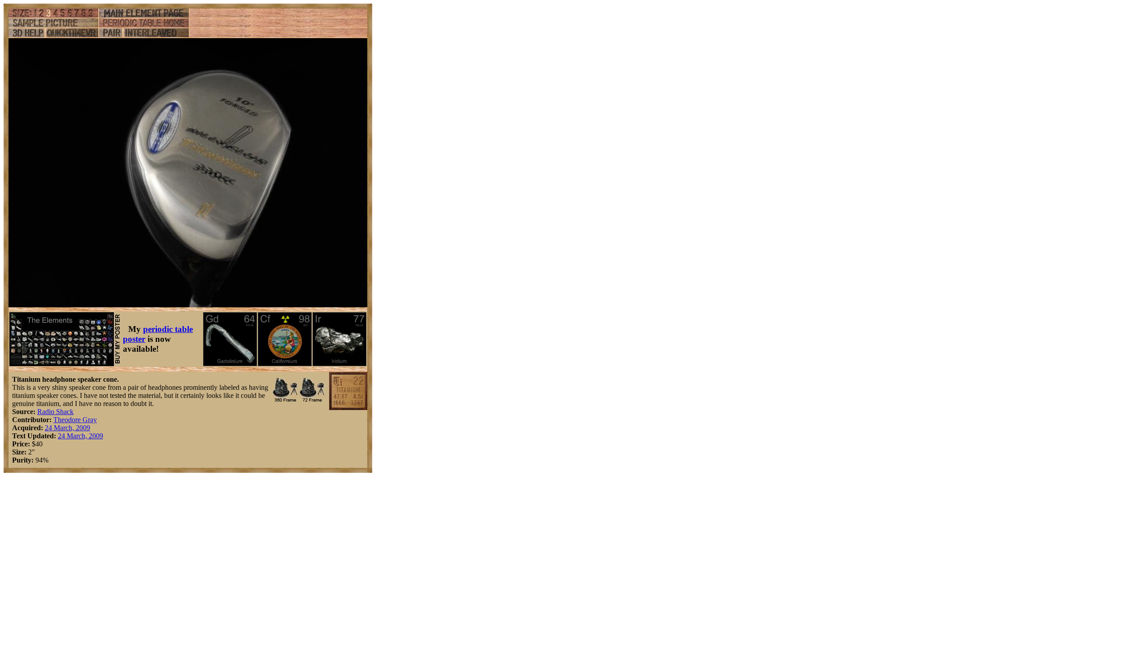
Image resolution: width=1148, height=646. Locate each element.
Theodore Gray (75, 419)
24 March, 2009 (67, 428)
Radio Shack (55, 411)
